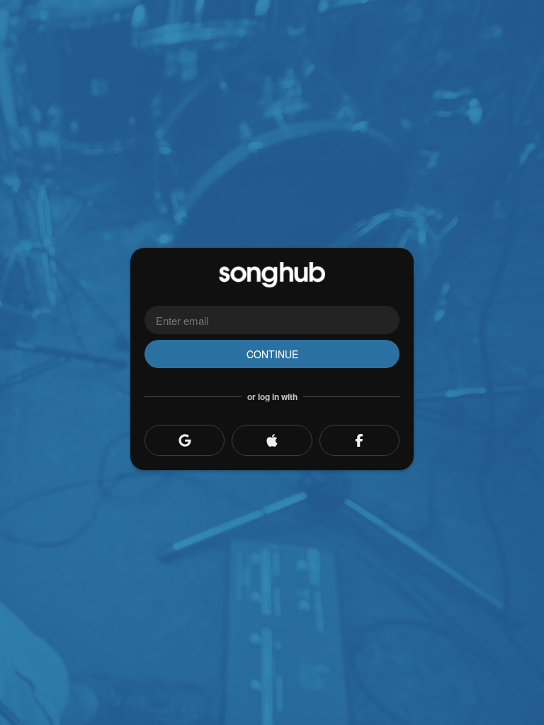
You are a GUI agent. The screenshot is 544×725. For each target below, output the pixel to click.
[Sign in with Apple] (272, 440)
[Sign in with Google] (184, 440)
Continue (272, 354)
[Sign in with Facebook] (359, 440)
